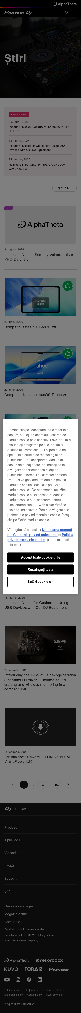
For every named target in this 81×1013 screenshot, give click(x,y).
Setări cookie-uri (40, 581)
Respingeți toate (40, 569)
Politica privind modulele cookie (40, 537)
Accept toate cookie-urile (40, 557)
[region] (40, 506)
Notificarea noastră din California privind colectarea (39, 532)
